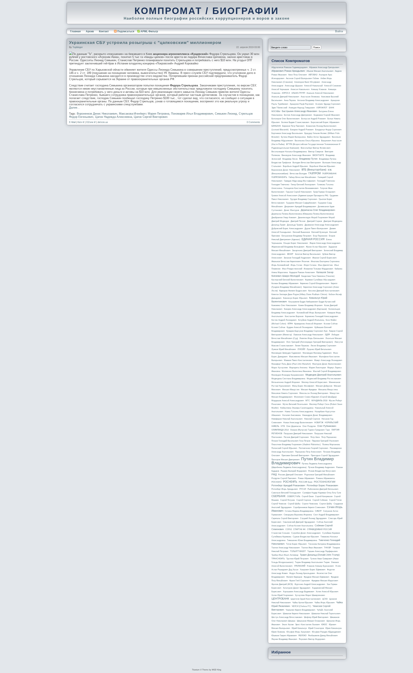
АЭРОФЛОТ (321, 108)
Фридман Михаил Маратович (324, 581)
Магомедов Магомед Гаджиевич (317, 353)
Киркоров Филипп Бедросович (293, 291)
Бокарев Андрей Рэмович (302, 130)
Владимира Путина (327, 159)
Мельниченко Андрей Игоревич (285, 382)
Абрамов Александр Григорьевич (324, 67)
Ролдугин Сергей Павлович (283, 478)
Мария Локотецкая (317, 368)
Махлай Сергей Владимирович (327, 371)
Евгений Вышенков (301, 232)
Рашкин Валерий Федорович (294, 471)
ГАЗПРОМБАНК (329, 174)
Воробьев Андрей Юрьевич (295, 166)
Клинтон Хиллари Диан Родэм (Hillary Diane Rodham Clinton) (299, 294)
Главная (75, 31)
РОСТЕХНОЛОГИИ (324, 481)
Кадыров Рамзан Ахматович (302, 272)
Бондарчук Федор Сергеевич (328, 130)
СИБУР (318, 511)
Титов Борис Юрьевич (296, 544)
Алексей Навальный (313, 86)
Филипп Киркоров (294, 577)
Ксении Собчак (330, 324)
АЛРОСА (286, 93)
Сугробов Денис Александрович (306, 533)
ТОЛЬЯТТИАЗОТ (298, 551)
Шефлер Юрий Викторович (316, 617)
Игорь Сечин (296, 265)
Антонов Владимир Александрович (313, 100)
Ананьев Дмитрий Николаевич (285, 97)
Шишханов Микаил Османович (311, 621)
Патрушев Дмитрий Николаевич (298, 433)
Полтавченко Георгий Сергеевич (313, 448)
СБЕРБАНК (278, 496)
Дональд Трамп (278, 225)
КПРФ (290, 324)
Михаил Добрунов (324, 386)
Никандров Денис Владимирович (317, 415)
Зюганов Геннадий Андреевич (297, 258)
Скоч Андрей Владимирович (326, 515)
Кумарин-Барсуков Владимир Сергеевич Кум (306, 331)
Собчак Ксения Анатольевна (300, 526)
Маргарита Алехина (298, 368)
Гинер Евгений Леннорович (303, 184)
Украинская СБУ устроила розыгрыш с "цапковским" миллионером (145, 42)
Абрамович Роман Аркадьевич (288, 71)
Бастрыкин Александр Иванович (299, 111)
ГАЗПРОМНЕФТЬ (279, 177)
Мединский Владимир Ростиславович (324, 379)
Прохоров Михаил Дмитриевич (285, 460)
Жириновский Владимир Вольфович (287, 247)
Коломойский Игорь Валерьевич (311, 313)
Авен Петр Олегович (297, 75)
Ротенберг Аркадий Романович (288, 485)
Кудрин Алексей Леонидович (300, 327)
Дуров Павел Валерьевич (316, 228)
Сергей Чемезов (278, 504)
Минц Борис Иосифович (303, 386)
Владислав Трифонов (281, 163)
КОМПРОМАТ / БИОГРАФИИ (206, 11)
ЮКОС (324, 624)
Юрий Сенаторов (316, 628)
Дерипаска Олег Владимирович (318, 210)
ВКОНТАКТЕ (318, 155)
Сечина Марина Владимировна (299, 511)
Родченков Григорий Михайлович (319, 475)
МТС (307, 400)
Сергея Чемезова (310, 504)
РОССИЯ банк (305, 482)
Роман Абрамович (306, 478)
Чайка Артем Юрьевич (302, 603)
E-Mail (72, 122)
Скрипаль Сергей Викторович (285, 518)
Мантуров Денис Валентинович (326, 364)
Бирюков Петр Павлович (293, 126)
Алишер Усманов (319, 89)
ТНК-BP (327, 548)
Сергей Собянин (320, 500)
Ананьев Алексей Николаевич (320, 93)
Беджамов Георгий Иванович (327, 115)
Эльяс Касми (288, 624)
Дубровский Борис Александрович (287, 228)
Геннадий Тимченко (326, 181)
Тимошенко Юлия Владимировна (302, 540)
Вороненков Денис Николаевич (97, 113)
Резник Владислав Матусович (322, 471)
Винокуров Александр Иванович (296, 155)
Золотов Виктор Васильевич (308, 254)
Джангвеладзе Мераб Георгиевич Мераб (316, 217)
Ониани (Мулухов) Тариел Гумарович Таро (310, 430)
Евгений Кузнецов (319, 232)
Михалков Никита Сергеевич (284, 393)
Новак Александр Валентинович (298, 422)
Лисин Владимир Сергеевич (323, 346)
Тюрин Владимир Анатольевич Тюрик (312, 562)
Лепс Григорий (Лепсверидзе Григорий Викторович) (309, 342)
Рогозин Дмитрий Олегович (290, 475)
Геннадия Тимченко (280, 184)
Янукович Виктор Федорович (312, 639)
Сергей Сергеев (303, 500)
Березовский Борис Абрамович (325, 122)
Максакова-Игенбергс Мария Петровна (144, 113)
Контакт (104, 31)
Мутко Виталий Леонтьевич (295, 404)
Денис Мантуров (291, 210)
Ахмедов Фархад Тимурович (302, 108)
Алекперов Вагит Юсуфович (307, 82)
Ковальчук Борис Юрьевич (295, 298)
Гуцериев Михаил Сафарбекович (301, 203)
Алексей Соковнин (332, 86)
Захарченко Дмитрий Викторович (307, 250)
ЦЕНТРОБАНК (280, 598)
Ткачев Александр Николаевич (285, 548)
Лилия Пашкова (302, 346)
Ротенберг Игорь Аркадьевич (284, 489)
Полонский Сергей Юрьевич (284, 448)
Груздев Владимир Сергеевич (303, 199)
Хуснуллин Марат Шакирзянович (310, 595)
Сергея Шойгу (325, 504)
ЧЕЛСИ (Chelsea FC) (301, 606)
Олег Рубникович (326, 426)
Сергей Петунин (287, 500)
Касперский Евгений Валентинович (287, 280)
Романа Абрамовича (325, 478)
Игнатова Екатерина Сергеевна (325, 261)
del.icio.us (103, 122)
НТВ (283, 426)
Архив (90, 31)
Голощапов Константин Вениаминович (301, 188)
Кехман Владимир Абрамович (285, 283)
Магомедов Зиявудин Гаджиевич (286, 353)
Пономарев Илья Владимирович (192, 113)
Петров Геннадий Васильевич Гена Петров (290, 441)
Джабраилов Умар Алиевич (283, 217)
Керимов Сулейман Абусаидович (320, 280)
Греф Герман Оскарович (324, 192)
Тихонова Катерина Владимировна (324, 544)
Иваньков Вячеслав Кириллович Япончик (290, 261)
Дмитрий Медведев (280, 221)
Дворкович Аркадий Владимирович (300, 206)
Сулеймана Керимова (281, 537)
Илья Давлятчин (325, 265)
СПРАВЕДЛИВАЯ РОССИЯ (319, 529)
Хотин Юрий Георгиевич (282, 595)
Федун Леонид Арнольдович (302, 573)
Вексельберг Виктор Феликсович (316, 148)
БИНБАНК (276, 126)
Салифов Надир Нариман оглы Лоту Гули (321, 493)
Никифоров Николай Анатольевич (287, 419)
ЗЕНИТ (290, 254)
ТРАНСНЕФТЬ (278, 559)
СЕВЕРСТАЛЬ (293, 496)
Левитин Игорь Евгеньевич (311, 338)
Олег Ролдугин (309, 426)
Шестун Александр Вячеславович (286, 617)
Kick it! (80, 122)
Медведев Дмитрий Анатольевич (323, 374)
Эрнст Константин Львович (307, 624)
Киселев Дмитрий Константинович (323, 291)
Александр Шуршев (294, 86)
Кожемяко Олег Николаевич (284, 305)
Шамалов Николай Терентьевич (326, 613)
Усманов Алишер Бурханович (320, 566)
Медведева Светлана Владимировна (288, 379)
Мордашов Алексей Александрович (287, 400)
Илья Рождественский (292, 269)
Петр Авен (315, 437)
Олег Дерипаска (293, 426)
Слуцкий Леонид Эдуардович (313, 518)
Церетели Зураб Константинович (306, 599)
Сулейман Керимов (331, 533)
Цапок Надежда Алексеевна (113, 116)
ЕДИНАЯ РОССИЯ (313, 239)
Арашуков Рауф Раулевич (302, 104)
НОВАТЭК (318, 422)
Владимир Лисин (290, 159)
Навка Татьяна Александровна (299, 411)
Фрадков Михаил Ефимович (316, 577)
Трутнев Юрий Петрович (297, 559)
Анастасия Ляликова (310, 97)
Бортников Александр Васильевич (287, 133)
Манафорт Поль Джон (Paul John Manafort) (291, 364)
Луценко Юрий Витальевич (319, 349)
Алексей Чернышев (280, 89)
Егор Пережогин (320, 236)
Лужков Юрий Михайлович (283, 349)
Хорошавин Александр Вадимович (298, 592)
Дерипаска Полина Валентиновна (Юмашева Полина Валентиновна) (302, 214)
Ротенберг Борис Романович (322, 485)
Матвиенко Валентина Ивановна (296, 371)
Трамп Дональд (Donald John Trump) (320, 554)
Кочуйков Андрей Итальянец (311, 320)
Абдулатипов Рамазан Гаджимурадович (289, 67)
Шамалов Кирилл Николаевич (296, 613)
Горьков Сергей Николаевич (299, 192)
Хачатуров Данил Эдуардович (296, 588)
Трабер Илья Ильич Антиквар (284, 555)
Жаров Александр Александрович (325, 243)
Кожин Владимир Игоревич (310, 305)
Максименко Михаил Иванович (303, 357)
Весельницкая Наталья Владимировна (289, 152)
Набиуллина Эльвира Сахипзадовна (296, 408)
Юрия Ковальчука (333, 628)
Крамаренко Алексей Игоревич (308, 324)
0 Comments (253, 122)
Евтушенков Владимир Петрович (296, 236)
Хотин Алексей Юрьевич (327, 592)
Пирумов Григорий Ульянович (325, 441)
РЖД (274, 474)
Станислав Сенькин (280, 533)
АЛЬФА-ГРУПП (298, 93)
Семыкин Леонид (226, 113)
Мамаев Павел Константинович (298, 360)
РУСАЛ (302, 489)
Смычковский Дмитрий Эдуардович (299, 522)
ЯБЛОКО (302, 635)
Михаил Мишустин (290, 390)
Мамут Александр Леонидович (328, 360)
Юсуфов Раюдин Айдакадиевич (326, 632)
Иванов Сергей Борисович (324, 258)
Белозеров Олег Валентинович (285, 119)
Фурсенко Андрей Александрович (309, 584)
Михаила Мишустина (328, 390)
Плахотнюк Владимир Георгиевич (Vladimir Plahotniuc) (296, 444)
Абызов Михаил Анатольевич (320, 71)
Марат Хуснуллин (279, 368)
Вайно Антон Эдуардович (318, 137)
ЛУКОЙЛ (301, 349)
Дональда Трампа (295, 225)
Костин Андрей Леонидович (284, 320)
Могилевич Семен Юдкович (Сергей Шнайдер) (315, 397)
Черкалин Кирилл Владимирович (300, 610)
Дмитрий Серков (314, 221)
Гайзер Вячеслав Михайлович (302, 177)
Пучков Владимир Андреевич (321, 467)
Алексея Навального (300, 89)
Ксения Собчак (278, 327)
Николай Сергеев (312, 419)
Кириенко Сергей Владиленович (314, 283)
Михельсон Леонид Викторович (313, 393)
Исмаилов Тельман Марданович (318, 269)
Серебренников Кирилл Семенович (309, 507)
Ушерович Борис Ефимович (312, 570)
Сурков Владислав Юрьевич (306, 537)
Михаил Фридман (309, 390)
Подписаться (125, 31)
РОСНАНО (276, 482)
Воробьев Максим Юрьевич (322, 166)
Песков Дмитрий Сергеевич (296, 437)
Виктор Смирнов (315, 152)
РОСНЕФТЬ (290, 481)
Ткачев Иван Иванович (311, 548)
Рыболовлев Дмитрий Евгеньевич (323, 489)
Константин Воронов (294, 316)
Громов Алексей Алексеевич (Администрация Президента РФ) (299, 195)
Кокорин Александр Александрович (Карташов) (305, 309)
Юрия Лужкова (278, 632)
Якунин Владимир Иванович (284, 639)
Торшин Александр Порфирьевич (322, 551)
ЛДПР (327, 335)
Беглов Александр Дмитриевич (298, 115)
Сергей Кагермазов (324, 496)
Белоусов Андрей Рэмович (313, 119)
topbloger (77, 47)
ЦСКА (325, 599)
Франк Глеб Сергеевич (299, 581)
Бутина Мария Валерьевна (293, 137)
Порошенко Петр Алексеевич (308, 452)
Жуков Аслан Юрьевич (316, 247)
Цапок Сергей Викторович (151, 116)
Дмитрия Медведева (333, 221)
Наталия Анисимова (291, 415)
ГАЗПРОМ (314, 173)
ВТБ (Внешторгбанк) (314, 169)
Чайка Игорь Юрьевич (324, 603)
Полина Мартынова (331, 444)
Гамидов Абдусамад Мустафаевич (300, 181)
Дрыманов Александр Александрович (322, 225)
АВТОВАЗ (312, 75)
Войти (339, 31)
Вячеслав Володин (298, 174)
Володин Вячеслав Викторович (307, 163)
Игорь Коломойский (280, 265)
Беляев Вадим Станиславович (295, 122)
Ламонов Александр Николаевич (308, 335)
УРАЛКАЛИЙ (299, 566)
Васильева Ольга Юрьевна (307, 141)
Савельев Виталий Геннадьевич (286, 493)
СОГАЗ (288, 529)
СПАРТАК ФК (299, 529)
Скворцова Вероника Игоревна (298, 515)
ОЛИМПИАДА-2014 (280, 430)
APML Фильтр (149, 31)
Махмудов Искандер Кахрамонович (287, 375)
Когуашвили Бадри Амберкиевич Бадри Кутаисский (311, 302)
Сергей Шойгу (294, 504)
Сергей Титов (335, 500)
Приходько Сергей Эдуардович (325, 455)
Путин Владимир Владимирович (302, 461)
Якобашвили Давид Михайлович (323, 635)
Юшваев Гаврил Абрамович (284, 635)
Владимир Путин (308, 158)
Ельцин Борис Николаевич (296, 243)
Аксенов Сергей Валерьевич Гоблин (302, 78)
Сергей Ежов (308, 496)
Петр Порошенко (328, 437)
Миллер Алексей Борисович (314, 382)
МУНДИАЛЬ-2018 (319, 400)
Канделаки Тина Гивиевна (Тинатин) (317, 276)
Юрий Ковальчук (299, 628)
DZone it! (91, 122)
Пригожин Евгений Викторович (295, 455)
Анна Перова (290, 100)
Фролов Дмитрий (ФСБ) (282, 584)
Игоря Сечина (310, 265)
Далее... (74, 107)
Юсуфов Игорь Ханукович (298, 632)
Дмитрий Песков (298, 221)
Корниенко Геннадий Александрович (321, 316)
